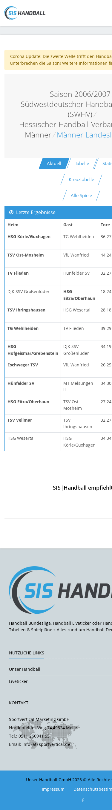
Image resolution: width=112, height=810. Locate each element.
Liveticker (18, 681)
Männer (38, 135)
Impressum (53, 789)
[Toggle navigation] (99, 13)
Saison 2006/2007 (80, 94)
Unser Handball (24, 669)
